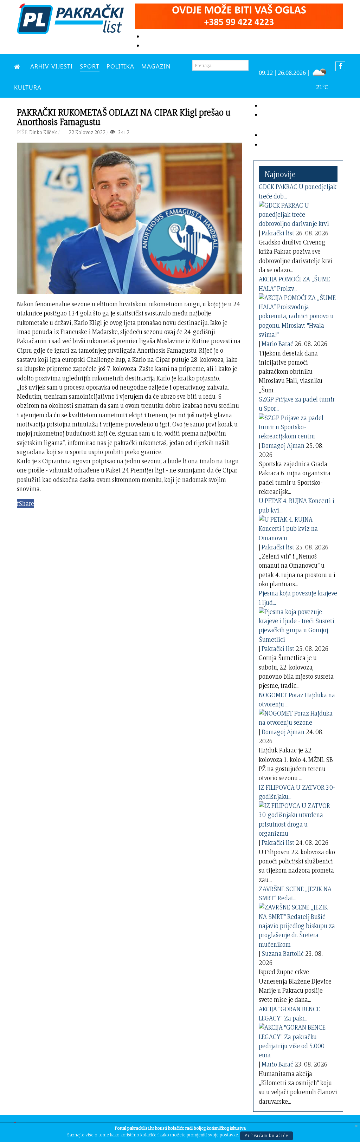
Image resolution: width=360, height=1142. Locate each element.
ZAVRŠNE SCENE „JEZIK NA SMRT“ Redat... (295, 893)
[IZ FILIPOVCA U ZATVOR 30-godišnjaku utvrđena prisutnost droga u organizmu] (297, 818)
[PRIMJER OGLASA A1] (239, 15)
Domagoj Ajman (283, 445)
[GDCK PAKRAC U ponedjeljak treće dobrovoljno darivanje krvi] (297, 213)
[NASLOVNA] (18, 66)
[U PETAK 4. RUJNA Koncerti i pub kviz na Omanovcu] (297, 527)
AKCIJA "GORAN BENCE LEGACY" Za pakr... (289, 1014)
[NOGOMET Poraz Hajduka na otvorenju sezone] (297, 716)
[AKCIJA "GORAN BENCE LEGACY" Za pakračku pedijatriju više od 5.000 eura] (297, 1040)
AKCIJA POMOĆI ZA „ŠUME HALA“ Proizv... (294, 284)
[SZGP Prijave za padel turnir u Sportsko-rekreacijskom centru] (297, 425)
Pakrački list (278, 233)
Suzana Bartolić (283, 953)
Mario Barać (277, 343)
